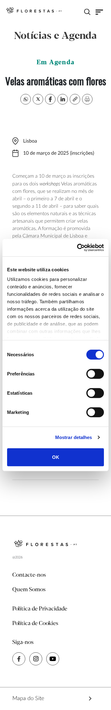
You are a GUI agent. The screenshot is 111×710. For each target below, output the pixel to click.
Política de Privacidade (39, 609)
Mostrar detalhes (73, 437)
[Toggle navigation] (99, 12)
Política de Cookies (35, 623)
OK (55, 456)
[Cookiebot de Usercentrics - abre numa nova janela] (78, 248)
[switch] (95, 374)
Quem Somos (29, 590)
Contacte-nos (29, 575)
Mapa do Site (28, 698)
